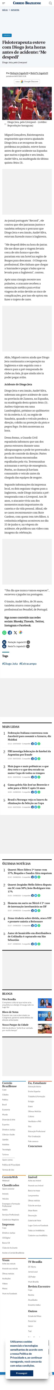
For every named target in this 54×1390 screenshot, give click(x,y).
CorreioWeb (10, 1177)
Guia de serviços (34, 1205)
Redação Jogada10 (17, 642)
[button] (35, 1366)
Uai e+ (30, 1326)
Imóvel (32, 1177)
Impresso (8, 1224)
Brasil (4, 1105)
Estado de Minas (34, 1316)
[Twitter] (15, 634)
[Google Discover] (20, 632)
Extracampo (29, 663)
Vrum (5, 1260)
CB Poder (32, 1277)
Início (5, 10)
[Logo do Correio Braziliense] (27, 3)
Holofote (5, 1144)
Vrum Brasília (33, 1282)
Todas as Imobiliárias (36, 1230)
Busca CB (6, 1243)
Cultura (31, 1116)
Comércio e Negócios (10, 1220)
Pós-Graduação (34, 1136)
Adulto (4, 1210)
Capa (4, 1090)
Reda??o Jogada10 (17, 646)
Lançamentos (33, 1195)
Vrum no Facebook (9, 1293)
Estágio (31, 1101)
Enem (30, 1106)
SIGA (18, 81)
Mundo (5, 1114)
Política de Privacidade (11, 1165)
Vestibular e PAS (34, 1121)
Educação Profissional (36, 1131)
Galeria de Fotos (34, 1220)
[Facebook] (10, 634)
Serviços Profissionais (10, 1215)
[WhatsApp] (4, 634)
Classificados (10, 1185)
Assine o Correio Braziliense (13, 1253)
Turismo (5, 1154)
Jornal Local (33, 1272)
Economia (6, 1110)
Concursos (35, 1146)
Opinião (5, 1139)
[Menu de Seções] (4, 3)
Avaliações (6, 1278)
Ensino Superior (34, 1091)
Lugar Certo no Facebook (38, 1225)
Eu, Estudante (37, 1083)
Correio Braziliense (9, 1084)
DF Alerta (32, 1267)
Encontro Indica (34, 1305)
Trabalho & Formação (36, 1096)
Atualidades (33, 1300)
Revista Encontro (39, 1286)
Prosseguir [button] (21, 1373)
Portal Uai (32, 1321)
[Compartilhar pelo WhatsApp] (39, 744)
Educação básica (34, 1086)
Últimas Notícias (34, 1111)
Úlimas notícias (34, 1200)
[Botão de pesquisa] (50, 3)
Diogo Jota (11, 663)
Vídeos (5, 1283)
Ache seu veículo (8, 1263)
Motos (4, 1288)
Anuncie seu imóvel (35, 1185)
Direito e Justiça (8, 1129)
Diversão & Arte (8, 1119)
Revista (31, 1295)
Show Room (32, 1210)
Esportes (15, 10)
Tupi (29, 1331)
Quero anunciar (8, 1189)
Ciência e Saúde (8, 1134)
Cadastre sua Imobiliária (37, 1235)
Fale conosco (33, 1141)
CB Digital (6, 1238)
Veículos (5, 1199)
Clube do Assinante (9, 1248)
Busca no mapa (34, 1190)
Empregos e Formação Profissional (11, 1205)
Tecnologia (6, 1149)
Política (5, 1100)
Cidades (5, 1095)
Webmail (5, 1180)
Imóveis (5, 1194)
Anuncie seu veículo (10, 1268)
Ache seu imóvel (34, 1180)
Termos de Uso (8, 1170)
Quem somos (7, 1160)
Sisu (29, 1126)
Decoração (32, 1215)
